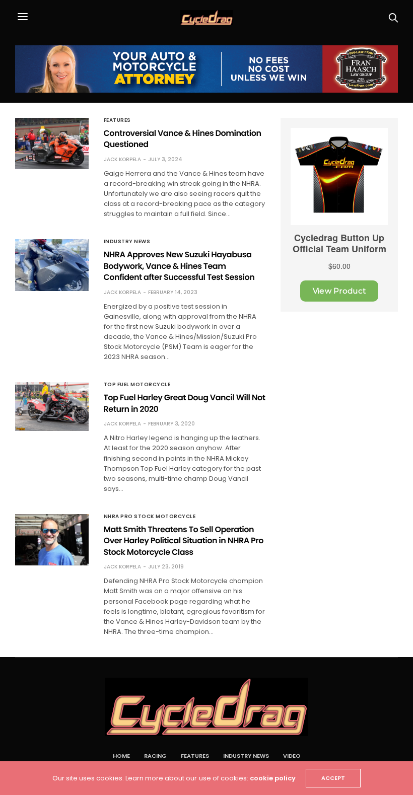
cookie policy (273, 778)
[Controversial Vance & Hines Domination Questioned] (52, 143)
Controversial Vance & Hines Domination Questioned (182, 138)
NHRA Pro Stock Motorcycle (150, 516)
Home (121, 756)
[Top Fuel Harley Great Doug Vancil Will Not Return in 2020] (52, 406)
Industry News (127, 241)
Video (292, 756)
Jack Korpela (122, 159)
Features (117, 120)
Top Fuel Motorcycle (137, 384)
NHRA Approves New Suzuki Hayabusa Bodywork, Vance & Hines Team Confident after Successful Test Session (179, 266)
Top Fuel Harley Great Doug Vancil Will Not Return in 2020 (184, 403)
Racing (155, 756)
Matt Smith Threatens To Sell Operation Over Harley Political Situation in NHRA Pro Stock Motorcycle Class (184, 541)
